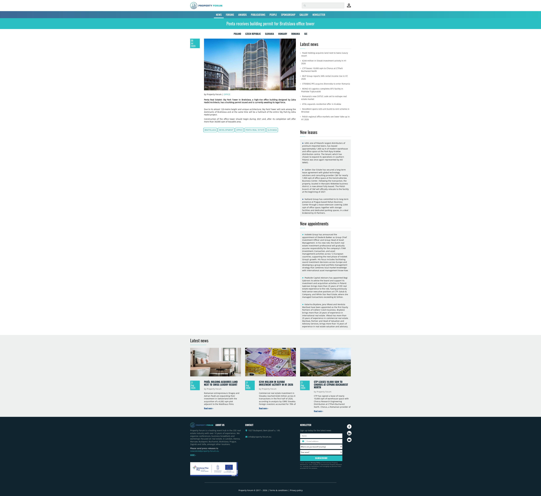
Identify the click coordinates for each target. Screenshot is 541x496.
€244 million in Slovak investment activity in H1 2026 (276, 383)
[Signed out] (349, 6)
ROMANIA (295, 34)
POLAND (237, 34)
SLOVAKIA (269, 34)
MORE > (193, 455)
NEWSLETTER (318, 14)
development (226, 130)
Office (227, 94)
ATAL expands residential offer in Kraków (321, 104)
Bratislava (210, 130)
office (239, 130)
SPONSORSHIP (288, 14)
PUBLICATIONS (258, 14)
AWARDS (242, 14)
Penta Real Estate (255, 130)
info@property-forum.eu (259, 436)
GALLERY (304, 14)
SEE (305, 34)
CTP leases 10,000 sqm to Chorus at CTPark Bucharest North (331, 384)
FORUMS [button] (230, 14)
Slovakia (272, 130)
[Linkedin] (349, 433)
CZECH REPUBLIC (253, 34)
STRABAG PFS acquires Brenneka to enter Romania (326, 83)
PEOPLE (273, 14)
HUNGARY (282, 34)
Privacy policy (296, 490)
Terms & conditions (278, 490)
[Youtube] (349, 440)
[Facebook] (349, 426)
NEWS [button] (219, 14)
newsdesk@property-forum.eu (204, 451)
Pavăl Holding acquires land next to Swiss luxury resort (221, 383)
